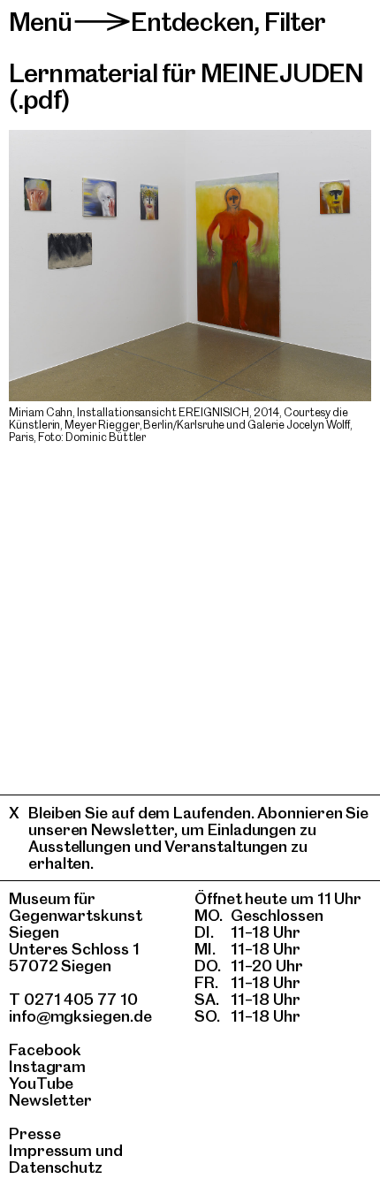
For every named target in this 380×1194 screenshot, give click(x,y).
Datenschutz (56, 1167)
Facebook (45, 1049)
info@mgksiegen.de (80, 1016)
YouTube (41, 1083)
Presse (35, 1133)
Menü (40, 21)
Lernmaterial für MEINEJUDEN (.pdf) (186, 86)
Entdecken (192, 21)
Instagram (47, 1066)
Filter (295, 21)
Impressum (50, 1150)
